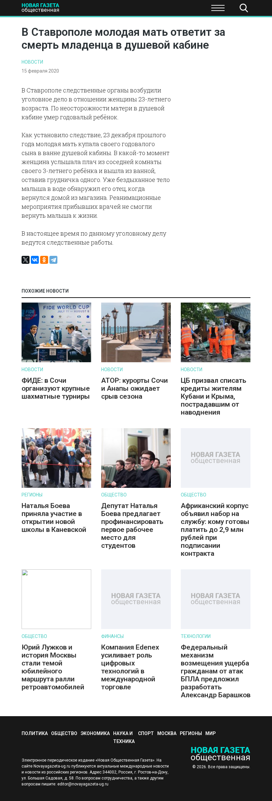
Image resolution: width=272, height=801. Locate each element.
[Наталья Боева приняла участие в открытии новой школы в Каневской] (56, 486)
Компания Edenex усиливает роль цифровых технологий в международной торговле (130, 667)
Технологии (196, 636)
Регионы (32, 494)
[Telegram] (53, 260)
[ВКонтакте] (35, 260)
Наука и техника (143, 10)
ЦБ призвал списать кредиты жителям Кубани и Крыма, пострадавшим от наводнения (213, 396)
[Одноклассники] (44, 260)
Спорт (183, 10)
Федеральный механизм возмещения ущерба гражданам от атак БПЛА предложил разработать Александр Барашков (215, 671)
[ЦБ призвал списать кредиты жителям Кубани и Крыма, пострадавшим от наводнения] (215, 360)
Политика (20, 10)
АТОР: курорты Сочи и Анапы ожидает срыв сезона (134, 388)
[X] (26, 260)
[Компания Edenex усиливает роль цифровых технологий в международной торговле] (136, 627)
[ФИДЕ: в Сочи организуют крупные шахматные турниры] (56, 360)
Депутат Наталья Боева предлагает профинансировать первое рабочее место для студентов (132, 525)
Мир (210, 733)
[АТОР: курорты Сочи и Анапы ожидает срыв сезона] (136, 360)
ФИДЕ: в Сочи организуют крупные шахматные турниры (56, 388)
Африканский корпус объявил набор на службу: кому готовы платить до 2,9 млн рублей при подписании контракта (215, 529)
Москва (166, 733)
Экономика (96, 10)
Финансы (112, 636)
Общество (114, 494)
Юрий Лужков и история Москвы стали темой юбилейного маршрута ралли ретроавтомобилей (53, 667)
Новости (32, 62)
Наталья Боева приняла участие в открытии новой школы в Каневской (54, 518)
